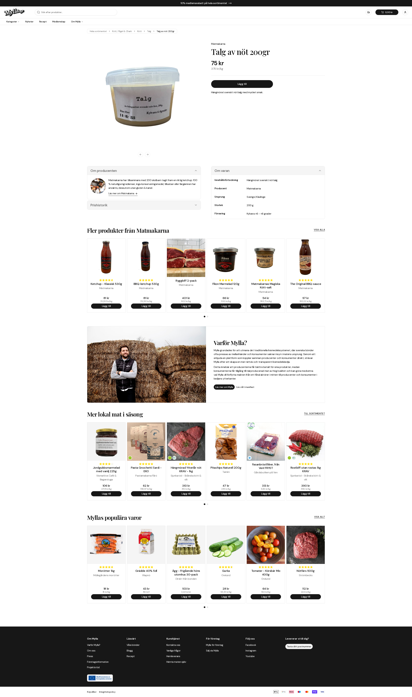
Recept (43, 21)
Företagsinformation (98, 662)
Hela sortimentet (98, 31)
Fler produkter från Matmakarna (128, 230)
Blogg (130, 650)
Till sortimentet (314, 413)
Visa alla (319, 229)
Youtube (250, 656)
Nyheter (29, 21)
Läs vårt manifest (245, 387)
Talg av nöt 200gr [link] (165, 31)
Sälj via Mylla (212, 650)
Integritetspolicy (107, 691)
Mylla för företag (214, 645)
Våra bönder (133, 645)
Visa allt (319, 516)
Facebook (251, 645)
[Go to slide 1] (204, 316)
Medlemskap (58, 21)
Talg (149, 31)
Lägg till (242, 84)
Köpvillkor (92, 691)
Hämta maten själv (176, 662)
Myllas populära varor (114, 517)
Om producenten (103, 170)
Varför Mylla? (93, 645)
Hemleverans (173, 656)
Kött (139, 31)
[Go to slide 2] (207, 316)
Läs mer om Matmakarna (121, 193)
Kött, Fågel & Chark (122, 31)
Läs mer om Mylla (224, 387)
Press (90, 656)
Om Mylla (76, 21)
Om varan (222, 170)
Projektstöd (93, 667)
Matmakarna (218, 44)
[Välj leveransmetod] (368, 12)
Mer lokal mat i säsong (115, 414)
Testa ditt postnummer (299, 646)
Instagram (251, 650)
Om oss (91, 650)
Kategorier (11, 21)
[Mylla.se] (14, 12)
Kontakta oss (173, 645)
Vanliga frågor (173, 650)
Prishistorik (98, 205)
